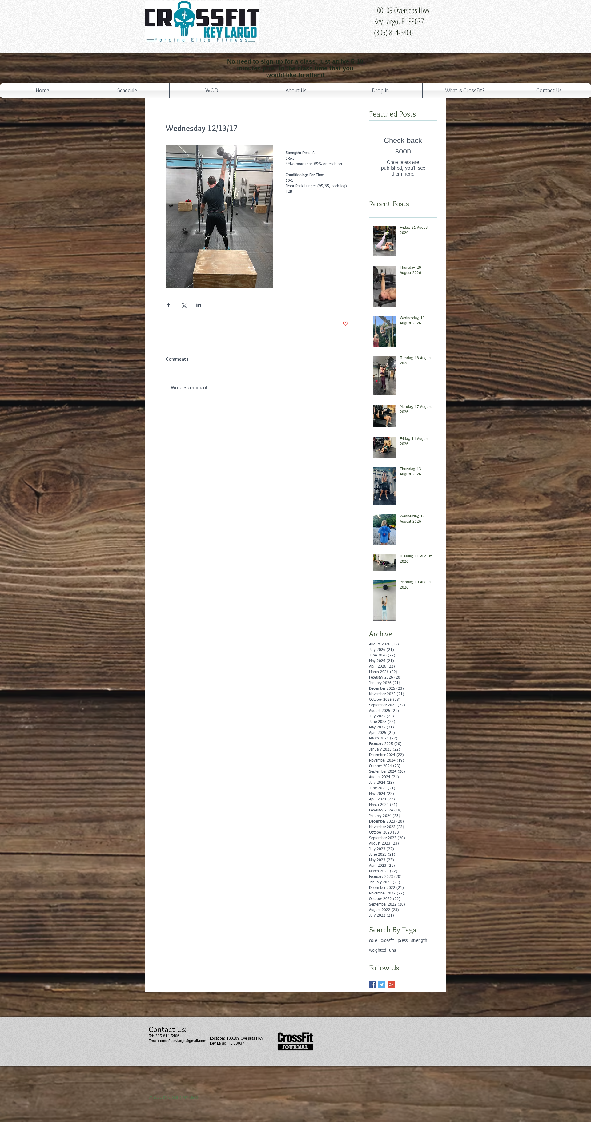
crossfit (387, 940)
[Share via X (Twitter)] (184, 305)
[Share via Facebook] (168, 305)
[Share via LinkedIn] (199, 305)
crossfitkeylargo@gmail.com (183, 1041)
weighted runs (382, 950)
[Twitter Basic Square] (381, 984)
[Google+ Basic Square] (391, 984)
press (403, 940)
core (373, 940)
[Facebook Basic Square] (372, 984)
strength (419, 940)
